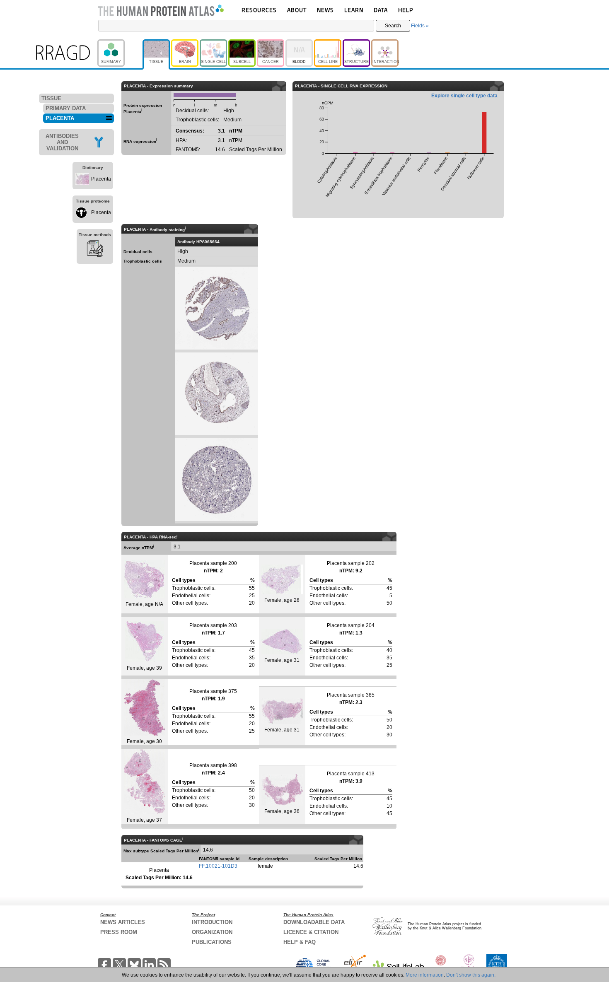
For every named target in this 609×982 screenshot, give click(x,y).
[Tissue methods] (95, 250)
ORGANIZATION (212, 932)
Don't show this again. (470, 975)
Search (393, 26)
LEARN (353, 9)
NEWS (325, 9)
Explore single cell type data (464, 96)
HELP (405, 9)
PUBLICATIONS (212, 942)
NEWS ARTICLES (122, 922)
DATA (381, 9)
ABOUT (297, 9)
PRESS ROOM (118, 932)
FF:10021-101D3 (218, 866)
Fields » (420, 26)
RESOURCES (259, 9)
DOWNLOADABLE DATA (314, 922)
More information (425, 975)
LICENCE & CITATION (310, 932)
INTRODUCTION (212, 922)
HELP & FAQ (299, 942)
